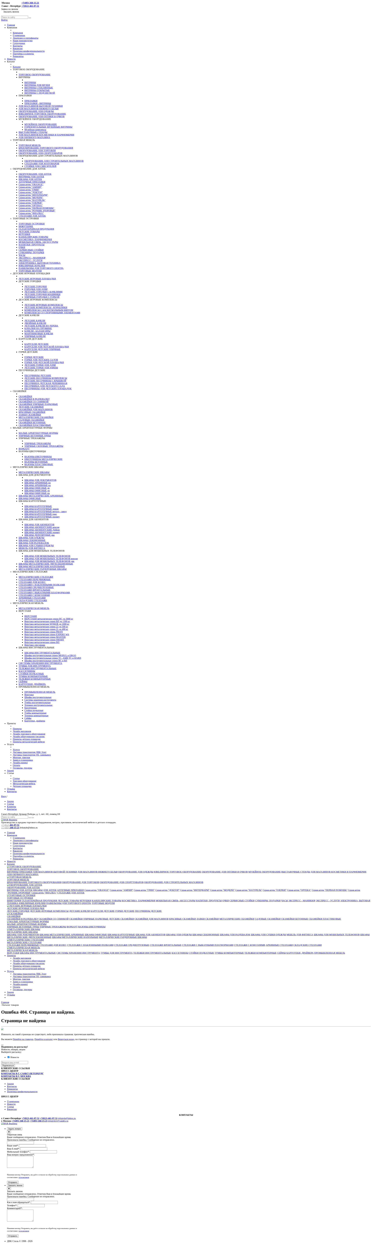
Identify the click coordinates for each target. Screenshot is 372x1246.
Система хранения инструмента (40, 700)
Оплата (16, 765)
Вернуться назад (66, 1039)
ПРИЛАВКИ (30, 101)
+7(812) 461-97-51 (30, 6)
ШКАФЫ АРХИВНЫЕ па (37, 485)
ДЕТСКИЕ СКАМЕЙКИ (31, 407)
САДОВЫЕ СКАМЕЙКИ (31, 420)
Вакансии (18, 48)
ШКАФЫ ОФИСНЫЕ (30, 498)
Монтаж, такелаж (21, 757)
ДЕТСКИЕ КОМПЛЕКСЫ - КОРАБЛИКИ (45, 307)
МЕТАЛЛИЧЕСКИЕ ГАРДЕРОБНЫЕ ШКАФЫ (43, 569)
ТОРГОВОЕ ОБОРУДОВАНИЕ (34, 74)
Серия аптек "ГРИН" (29, 190)
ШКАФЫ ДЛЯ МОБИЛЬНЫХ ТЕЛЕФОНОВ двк (49, 561)
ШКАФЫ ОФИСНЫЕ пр (37, 493)
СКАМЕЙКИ (25, 396)
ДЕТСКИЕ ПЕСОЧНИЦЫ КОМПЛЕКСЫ (45, 378)
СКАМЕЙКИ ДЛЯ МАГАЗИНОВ (36, 409)
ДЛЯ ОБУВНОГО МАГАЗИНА (34, 137)
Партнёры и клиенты (23, 53)
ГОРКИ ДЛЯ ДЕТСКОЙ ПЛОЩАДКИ (44, 362)
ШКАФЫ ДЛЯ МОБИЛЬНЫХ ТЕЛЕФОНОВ (47, 556)
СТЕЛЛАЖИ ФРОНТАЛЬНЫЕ (34, 590)
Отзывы (11, 789)
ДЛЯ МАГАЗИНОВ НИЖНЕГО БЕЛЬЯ (39, 108)
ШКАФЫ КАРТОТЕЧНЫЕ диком (41, 509)
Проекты (17, 728)
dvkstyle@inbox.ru (67, 1118)
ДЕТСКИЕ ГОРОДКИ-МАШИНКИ (42, 294)
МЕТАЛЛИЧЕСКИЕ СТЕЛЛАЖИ (36, 577)
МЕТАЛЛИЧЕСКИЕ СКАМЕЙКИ (36, 417)
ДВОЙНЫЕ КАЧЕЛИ (35, 323)
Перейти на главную (23, 1039)
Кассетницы (30, 707)
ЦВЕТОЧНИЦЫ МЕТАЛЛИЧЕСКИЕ (43, 459)
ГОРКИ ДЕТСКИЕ (34, 357)
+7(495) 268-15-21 (30, 3)
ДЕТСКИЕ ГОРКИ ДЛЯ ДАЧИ (40, 365)
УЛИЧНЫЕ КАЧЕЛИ (35, 336)
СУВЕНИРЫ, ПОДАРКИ (31, 252)
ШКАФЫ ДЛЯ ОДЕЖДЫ (31, 537)
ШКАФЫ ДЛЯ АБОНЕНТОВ (39, 524)
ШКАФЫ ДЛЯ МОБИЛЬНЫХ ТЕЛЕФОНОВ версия (51, 558)
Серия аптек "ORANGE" (31, 184)
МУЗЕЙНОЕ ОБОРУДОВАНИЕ (40, 124)
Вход (4, 796)
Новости (11, 59)
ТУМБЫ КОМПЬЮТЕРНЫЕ (33, 676)
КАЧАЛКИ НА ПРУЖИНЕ (38, 328)
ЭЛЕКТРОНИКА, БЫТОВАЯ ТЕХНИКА (40, 263)
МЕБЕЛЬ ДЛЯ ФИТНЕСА (32, 548)
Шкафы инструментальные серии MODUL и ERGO (50, 655)
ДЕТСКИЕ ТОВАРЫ (29, 231)
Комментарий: (14, 1208)
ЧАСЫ (22, 255)
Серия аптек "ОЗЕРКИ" (30, 203)
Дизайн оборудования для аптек (29, 736)
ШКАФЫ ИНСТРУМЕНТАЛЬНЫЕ (42, 653)
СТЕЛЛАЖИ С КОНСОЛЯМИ (34, 595)
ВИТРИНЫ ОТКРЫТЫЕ (37, 90)
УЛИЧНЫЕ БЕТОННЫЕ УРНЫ (35, 435)
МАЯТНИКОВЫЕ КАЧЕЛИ (38, 333)
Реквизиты (18, 56)
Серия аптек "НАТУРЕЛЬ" (32, 200)
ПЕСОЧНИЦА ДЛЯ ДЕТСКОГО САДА (44, 386)
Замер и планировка (23, 760)
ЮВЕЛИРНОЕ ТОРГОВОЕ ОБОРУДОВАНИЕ (42, 114)
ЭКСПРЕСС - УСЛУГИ (30, 260)
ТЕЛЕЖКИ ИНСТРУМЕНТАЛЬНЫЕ (37, 668)
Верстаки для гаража (34, 645)
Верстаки (29, 694)
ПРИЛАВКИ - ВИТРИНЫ (37, 103)
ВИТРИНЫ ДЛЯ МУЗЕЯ (37, 85)
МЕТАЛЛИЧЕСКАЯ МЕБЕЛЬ (34, 608)
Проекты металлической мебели (29, 742)
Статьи (16, 778)
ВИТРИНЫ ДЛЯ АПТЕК (31, 176)
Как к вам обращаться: (18, 1202)
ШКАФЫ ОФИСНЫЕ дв (37, 488)
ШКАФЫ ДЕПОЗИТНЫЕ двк (39, 535)
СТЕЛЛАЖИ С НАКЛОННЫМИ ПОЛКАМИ (42, 585)
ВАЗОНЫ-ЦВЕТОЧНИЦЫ (38, 456)
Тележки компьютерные (36, 715)
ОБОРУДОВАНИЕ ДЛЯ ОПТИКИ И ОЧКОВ (42, 116)
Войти (4, 20)
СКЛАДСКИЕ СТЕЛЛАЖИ (33, 600)
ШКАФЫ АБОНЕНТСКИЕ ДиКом (42, 530)
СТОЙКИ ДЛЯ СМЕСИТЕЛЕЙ (40, 166)
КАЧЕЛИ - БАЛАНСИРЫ (37, 331)
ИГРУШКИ (24, 234)
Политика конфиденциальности (29, 51)
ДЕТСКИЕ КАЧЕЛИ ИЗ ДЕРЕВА (41, 326)
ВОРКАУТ (24, 449)
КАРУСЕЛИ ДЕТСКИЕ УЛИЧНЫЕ (42, 349)
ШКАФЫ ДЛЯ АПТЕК (30, 179)
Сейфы (27, 718)
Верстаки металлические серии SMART (44, 639)
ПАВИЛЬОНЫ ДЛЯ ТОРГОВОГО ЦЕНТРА (41, 268)
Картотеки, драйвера (34, 721)
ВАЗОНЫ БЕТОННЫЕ (36, 462)
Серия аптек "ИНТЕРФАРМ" (33, 195)
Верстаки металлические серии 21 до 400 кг (46, 629)
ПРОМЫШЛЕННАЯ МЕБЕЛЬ (39, 692)
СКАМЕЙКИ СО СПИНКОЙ (34, 401)
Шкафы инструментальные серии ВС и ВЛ (45, 660)
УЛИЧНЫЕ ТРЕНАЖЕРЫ (37, 443)
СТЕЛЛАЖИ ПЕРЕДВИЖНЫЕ (35, 579)
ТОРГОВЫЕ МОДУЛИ (30, 271)
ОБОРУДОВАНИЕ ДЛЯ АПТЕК (35, 174)
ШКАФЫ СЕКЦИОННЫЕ (32, 540)
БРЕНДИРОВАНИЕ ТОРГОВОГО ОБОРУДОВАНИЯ (46, 148)
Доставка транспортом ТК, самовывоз (32, 755)
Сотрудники (19, 43)
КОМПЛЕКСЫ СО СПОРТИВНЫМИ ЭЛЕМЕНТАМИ (52, 312)
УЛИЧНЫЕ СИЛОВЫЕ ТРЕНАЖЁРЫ (43, 446)
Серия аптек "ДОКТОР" (31, 192)
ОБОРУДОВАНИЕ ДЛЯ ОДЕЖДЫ (36, 111)
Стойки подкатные (33, 710)
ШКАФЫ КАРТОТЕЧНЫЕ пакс (40, 514)
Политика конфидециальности (22, 1091)
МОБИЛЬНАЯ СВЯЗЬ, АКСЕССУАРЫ (38, 242)
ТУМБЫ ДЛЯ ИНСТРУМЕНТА (35, 666)
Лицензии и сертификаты (25, 38)
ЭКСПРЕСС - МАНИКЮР (32, 258)
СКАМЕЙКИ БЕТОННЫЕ (32, 422)
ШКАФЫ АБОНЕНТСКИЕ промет (42, 532)
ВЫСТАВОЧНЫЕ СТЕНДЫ (33, 132)
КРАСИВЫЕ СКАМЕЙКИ (32, 412)
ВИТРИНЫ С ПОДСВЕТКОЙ (39, 93)
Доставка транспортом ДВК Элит (29, 752)
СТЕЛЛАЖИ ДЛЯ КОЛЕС (32, 582)
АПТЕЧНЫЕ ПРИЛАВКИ (32, 182)
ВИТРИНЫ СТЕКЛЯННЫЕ (38, 87)
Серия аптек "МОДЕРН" (31, 197)
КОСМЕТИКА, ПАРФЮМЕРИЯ (35, 239)
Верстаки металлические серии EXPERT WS (46, 634)
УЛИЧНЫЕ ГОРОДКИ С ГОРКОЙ (41, 297)
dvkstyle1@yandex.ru (58, 1121)
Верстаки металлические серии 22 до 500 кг (46, 626)
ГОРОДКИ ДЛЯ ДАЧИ (36, 289)
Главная (11, 25)
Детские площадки (22, 786)
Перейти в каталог (43, 1039)
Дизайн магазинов (22, 731)
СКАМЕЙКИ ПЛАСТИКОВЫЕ (35, 425)
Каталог (17, 67)
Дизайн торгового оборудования (29, 734)
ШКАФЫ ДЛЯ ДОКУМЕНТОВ (40, 480)
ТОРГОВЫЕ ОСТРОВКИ (32, 224)
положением (24, 1177)
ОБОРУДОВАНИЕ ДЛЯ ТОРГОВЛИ (37, 150)
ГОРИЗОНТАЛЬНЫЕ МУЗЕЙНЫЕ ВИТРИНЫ (48, 127)
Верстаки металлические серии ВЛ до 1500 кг (47, 621)
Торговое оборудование (24, 781)
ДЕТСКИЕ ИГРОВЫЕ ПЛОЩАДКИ (37, 278)
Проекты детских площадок (27, 739)
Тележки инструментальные (38, 705)
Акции (10, 770)
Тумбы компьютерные (35, 713)
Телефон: (12, 1205)
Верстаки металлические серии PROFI (43, 632)
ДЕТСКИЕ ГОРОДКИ (35, 286)
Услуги (16, 749)
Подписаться (8, 1065)
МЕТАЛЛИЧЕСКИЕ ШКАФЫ (34, 472)
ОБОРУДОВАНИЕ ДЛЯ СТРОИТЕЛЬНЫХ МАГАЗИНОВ (54, 161)
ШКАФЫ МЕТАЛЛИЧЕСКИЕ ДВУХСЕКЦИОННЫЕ (46, 564)
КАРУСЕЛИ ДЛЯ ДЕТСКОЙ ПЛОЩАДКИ (46, 346)
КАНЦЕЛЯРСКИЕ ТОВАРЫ (33, 237)
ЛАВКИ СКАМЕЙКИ (30, 414)
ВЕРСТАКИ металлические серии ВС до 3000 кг (48, 619)
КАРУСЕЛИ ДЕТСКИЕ (36, 344)
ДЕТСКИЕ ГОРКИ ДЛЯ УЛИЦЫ (41, 367)
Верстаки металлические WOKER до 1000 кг (46, 624)
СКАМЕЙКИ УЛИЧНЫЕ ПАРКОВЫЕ (38, 404)
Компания (18, 33)
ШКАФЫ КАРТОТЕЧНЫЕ (38, 506)
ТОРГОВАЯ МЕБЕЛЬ (30, 145)
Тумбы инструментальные (37, 702)
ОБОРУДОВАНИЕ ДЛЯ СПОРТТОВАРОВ (40, 153)
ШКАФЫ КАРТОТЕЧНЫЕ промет (42, 517)
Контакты (18, 46)
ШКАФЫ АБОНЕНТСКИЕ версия (41, 527)
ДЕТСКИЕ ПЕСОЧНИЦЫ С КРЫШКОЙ (45, 380)
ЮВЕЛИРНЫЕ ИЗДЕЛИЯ (32, 265)
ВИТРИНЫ (30, 82)
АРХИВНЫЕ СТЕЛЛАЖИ (32, 598)
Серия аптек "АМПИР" (30, 187)
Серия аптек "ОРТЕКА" (31, 205)
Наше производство (23, 40)
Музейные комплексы (35, 129)
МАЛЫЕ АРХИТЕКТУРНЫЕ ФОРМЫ (38, 433)
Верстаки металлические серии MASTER (45, 637)
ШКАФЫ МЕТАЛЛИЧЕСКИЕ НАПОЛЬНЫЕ (42, 566)
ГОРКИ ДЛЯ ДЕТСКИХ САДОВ (41, 360)
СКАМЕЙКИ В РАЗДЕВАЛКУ (34, 399)
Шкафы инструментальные (37, 697)
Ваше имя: (12, 1145)
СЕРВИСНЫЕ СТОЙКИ (31, 250)
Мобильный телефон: (18, 1152)
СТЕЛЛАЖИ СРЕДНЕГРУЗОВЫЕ (36, 587)
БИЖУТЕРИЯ (26, 226)
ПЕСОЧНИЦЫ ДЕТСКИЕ (37, 375)
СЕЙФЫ (23, 681)
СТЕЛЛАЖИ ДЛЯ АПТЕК (32, 216)
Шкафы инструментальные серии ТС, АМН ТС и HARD (52, 658)
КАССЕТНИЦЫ (27, 671)
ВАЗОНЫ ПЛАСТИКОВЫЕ (38, 464)
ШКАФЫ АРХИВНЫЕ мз (37, 483)
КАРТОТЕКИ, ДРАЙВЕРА (32, 684)
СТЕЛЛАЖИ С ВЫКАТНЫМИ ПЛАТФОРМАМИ (44, 592)
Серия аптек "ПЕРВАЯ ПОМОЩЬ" (36, 208)
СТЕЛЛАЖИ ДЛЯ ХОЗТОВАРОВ (41, 163)
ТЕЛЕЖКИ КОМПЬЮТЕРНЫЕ (35, 679)
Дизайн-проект (20, 762)
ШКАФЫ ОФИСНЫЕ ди (37, 490)
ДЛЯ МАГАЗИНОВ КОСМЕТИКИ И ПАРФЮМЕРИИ (46, 135)
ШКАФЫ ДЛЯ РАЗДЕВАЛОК (34, 543)
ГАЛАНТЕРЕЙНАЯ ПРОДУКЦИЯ (36, 229)
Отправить (12, 1182)
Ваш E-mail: (13, 1148)
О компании (19, 35)
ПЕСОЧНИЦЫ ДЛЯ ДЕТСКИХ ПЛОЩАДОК (47, 388)
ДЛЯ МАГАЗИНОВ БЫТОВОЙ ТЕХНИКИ (41, 106)
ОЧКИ (22, 247)
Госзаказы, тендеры (22, 768)
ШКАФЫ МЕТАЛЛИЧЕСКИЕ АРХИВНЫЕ (41, 496)
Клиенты (11, 806)
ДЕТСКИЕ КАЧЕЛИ (34, 320)
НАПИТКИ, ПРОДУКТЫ (31, 244)
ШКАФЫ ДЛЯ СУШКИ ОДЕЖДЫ (36, 545)
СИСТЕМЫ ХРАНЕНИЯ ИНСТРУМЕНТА (40, 663)
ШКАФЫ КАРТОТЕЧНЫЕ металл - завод (45, 511)
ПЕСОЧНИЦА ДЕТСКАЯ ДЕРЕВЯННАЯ (45, 383)
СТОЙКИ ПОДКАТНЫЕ (31, 673)
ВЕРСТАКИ (30, 616)
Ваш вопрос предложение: (20, 1154)
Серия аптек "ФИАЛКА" (31, 213)
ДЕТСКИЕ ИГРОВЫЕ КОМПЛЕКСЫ (43, 305)
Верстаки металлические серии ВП (41, 642)
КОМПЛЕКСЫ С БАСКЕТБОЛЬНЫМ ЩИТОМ (48, 310)
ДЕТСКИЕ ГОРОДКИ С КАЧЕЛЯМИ (43, 292)
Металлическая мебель (24, 783)
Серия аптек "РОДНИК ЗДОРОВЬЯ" (37, 210)
